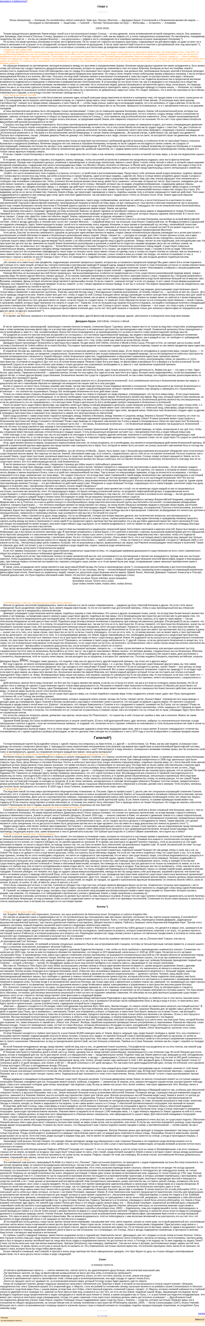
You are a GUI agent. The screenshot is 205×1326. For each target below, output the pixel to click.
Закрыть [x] (199, 1319)
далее (201, 1313)
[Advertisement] (102, 592)
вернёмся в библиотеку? (13, 1)
